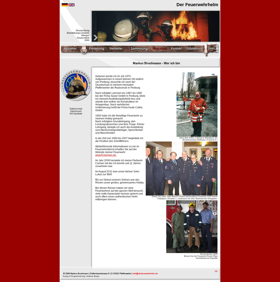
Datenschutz (76, 108)
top (216, 271)
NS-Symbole (76, 113)
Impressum (76, 111)
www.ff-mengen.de (106, 155)
